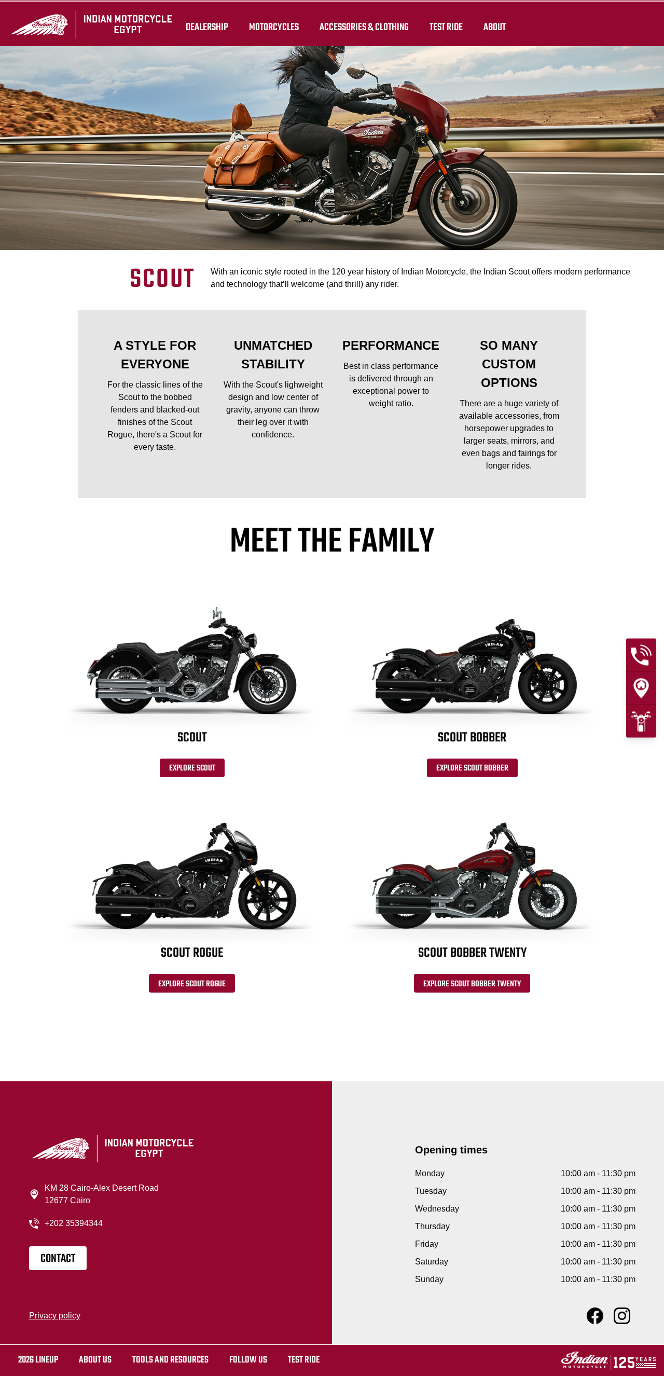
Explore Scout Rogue (192, 984)
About (494, 27)
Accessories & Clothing (364, 27)
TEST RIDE (446, 27)
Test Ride (304, 1360)
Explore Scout (192, 768)
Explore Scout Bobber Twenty (472, 984)
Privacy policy (54, 1315)
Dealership (207, 27)
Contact (57, 1259)
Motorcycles (274, 27)
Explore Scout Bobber (472, 768)
